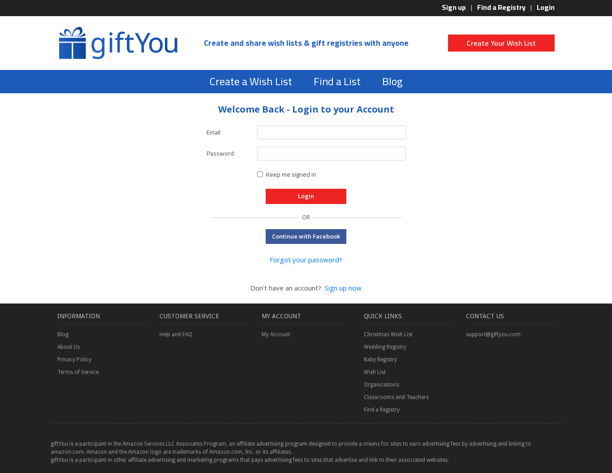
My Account (276, 334)
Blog (392, 81)
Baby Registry (380, 359)
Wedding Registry (385, 347)
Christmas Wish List (388, 334)
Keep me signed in (291, 174)
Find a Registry (501, 7)
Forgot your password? (306, 259)
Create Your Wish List (501, 43)
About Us (68, 347)
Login (546, 7)
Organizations (381, 385)
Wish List (375, 372)
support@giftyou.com (493, 334)
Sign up (454, 7)
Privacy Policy (74, 359)
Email (213, 132)
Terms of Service (78, 372)
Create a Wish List (251, 81)
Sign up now (343, 287)
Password (220, 153)
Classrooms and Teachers (396, 397)
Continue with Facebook (306, 236)
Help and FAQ (175, 334)
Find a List (337, 81)
